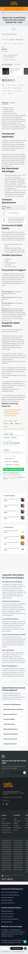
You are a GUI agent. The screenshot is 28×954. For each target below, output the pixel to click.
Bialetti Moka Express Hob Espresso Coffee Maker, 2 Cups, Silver (12, 530)
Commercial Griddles (9, 719)
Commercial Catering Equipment (9, 919)
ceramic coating (6, 88)
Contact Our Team (6, 320)
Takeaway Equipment (6, 921)
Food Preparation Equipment (12, 413)
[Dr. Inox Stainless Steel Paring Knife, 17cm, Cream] (22, 543)
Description (5, 103)
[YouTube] (6, 804)
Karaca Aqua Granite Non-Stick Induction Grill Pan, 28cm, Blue (12, 510)
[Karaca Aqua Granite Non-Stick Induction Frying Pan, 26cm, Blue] (22, 500)
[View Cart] (26, 8)
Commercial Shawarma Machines (10, 895)
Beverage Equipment (10, 415)
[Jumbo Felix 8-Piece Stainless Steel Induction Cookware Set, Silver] (5, 71)
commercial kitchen (16, 88)
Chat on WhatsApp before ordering (14, 469)
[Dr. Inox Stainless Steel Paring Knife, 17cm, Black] (22, 537)
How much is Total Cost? (17, 43)
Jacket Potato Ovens (9, 724)
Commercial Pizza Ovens (10, 739)
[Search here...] (21, 8)
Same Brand (17, 64)
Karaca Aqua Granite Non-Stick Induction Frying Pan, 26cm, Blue (12, 499)
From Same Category (7, 64)
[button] (13, 29)
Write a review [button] (19, 39)
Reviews (12, 103)
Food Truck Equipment (7, 916)
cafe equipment (18, 90)
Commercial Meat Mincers (10, 734)
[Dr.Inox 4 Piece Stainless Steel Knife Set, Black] (22, 549)
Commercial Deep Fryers (10, 714)
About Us (4, 815)
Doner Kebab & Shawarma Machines (13, 709)
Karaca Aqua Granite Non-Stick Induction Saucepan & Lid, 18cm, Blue (12, 516)
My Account (17, 815)
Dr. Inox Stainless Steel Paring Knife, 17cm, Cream (12, 542)
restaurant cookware (7, 90)
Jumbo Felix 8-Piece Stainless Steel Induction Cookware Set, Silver (15, 69)
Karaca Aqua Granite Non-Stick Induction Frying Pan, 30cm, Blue (12, 505)
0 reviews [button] (11, 39)
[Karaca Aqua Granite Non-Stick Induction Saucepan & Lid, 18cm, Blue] (22, 518)
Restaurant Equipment (7, 911)
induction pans (21, 85)
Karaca (4, 93)
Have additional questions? (10, 34)
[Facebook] (3, 804)
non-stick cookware (11, 85)
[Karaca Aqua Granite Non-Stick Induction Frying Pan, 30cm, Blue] (22, 506)
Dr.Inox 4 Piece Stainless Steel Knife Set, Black (12, 548)
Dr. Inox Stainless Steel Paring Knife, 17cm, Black (12, 536)
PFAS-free (10, 93)
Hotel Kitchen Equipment (7, 913)
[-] (2, 948)
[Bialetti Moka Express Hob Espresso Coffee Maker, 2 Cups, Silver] (22, 531)
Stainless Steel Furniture (11, 411)
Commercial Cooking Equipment (13, 409)
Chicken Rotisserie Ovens (10, 729)
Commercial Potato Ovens (8, 903)
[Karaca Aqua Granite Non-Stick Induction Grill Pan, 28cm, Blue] (22, 512)
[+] (8, 948)
